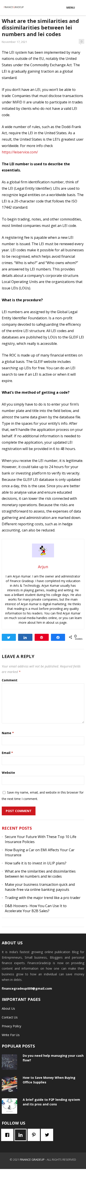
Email (7, 753)
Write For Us (11, 1035)
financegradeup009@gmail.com (27, 988)
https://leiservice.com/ (20, 152)
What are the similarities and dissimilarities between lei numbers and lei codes (40, 874)
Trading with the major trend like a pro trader (42, 897)
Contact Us (10, 1017)
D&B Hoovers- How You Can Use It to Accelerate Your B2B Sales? (36, 908)
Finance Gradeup (32, 1160)
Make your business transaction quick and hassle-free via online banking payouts (40, 887)
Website (8, 772)
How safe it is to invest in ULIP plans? (35, 863)
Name (8, 733)
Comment (9, 680)
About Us (8, 1008)
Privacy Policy (11, 1026)
